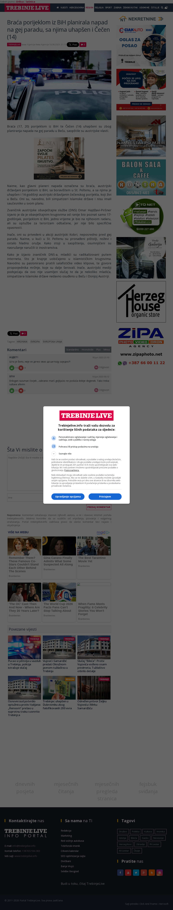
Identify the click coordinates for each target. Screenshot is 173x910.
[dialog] (86, 455)
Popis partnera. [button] (71, 470)
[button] (86, 453)
